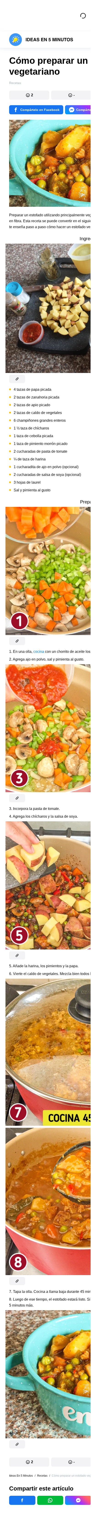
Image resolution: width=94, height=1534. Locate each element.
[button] (29, 95)
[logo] (41, 39)
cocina (38, 651)
